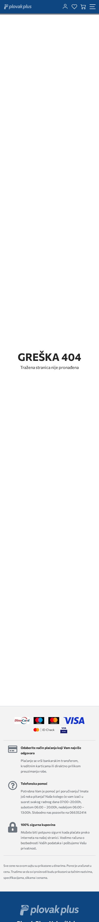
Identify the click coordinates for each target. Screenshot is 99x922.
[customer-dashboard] (65, 6)
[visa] (63, 729)
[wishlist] (74, 7)
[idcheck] (44, 729)
